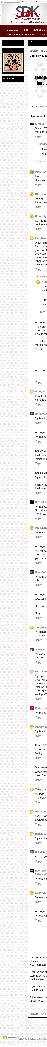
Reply (38, 136)
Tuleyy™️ (40, 789)
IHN (26, 30)
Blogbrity (41, 216)
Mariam (39, 726)
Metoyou (40, 811)
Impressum (12, 30)
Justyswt (40, 627)
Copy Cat (40, 892)
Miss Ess (40, 171)
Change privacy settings (32, 1038)
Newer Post (38, 1013)
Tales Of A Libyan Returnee (20, 34)
